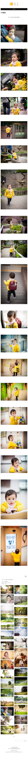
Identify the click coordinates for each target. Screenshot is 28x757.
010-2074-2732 (15, 747)
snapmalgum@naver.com (15, 748)
